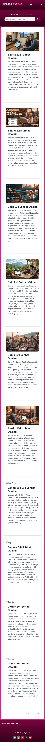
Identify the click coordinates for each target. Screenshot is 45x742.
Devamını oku (16, 97)
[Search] (37, 19)
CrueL (28, 733)
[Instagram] (26, 737)
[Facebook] (14, 737)
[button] (41, 4)
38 (28, 713)
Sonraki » (37, 713)
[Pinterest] (30, 737)
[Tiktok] (18, 737)
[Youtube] (22, 737)
